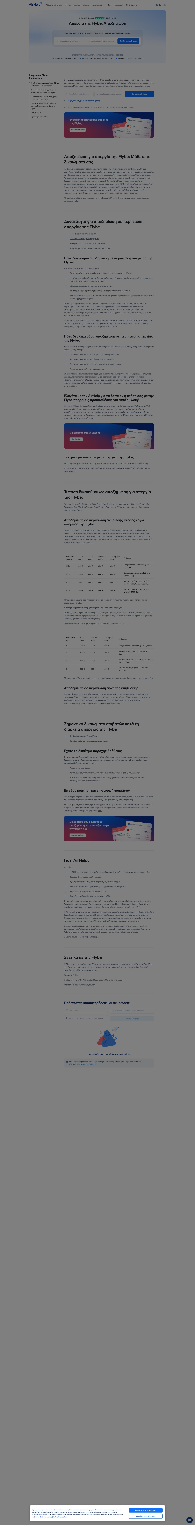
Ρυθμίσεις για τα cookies (145, 1516)
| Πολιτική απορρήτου (59, 1517)
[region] (97, 1513)
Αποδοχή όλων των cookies (145, 1510)
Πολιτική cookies (46, 1517)
